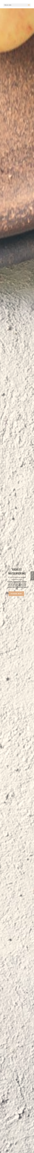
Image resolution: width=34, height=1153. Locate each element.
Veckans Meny (16, 594)
